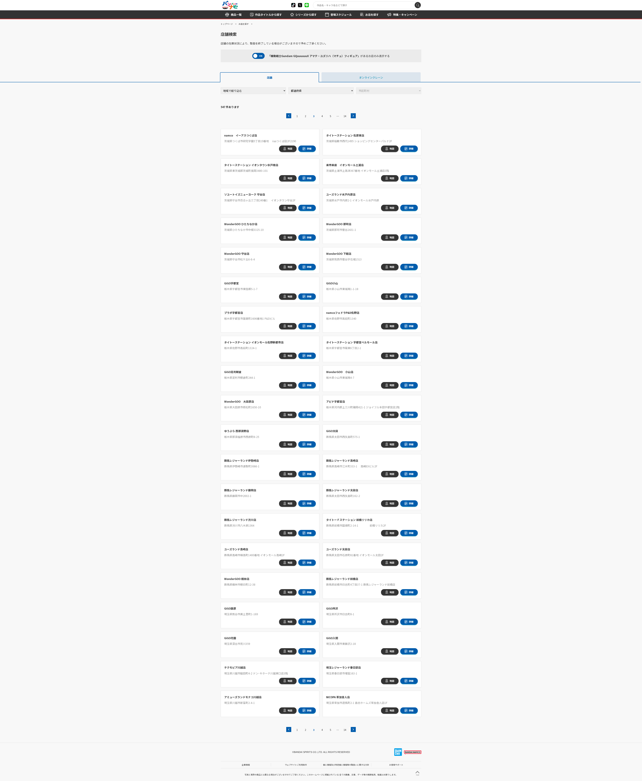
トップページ (227, 23)
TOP (417, 775)
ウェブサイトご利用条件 (296, 764)
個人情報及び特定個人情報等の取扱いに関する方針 (346, 764)
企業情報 (246, 764)
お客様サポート (396, 764)
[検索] (418, 5)
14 (345, 116)
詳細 (309, 148)
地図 (290, 148)
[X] (293, 5)
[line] (307, 5)
